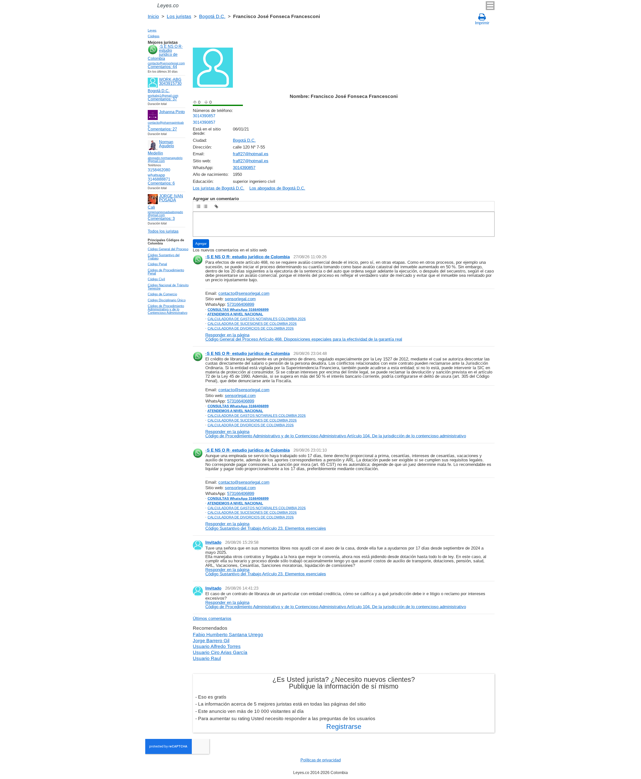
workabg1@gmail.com (163, 95)
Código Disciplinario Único (167, 300)
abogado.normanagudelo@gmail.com (165, 159)
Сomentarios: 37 (162, 99)
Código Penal (157, 264)
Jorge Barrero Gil (211, 640)
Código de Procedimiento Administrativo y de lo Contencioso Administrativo (167, 309)
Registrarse (343, 726)
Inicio (153, 16)
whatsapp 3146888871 (159, 177)
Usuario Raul (207, 658)
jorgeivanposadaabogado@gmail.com (165, 213)
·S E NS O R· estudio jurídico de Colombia (165, 52)
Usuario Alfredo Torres (217, 646)
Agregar (201, 243)
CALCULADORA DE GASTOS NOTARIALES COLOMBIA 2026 (257, 319)
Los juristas (179, 16)
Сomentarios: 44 (162, 67)
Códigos (153, 36)
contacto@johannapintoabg (166, 124)
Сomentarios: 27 (162, 129)
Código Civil (156, 279)
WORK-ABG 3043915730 (170, 81)
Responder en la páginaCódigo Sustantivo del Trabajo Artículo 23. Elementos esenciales (265, 526)
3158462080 (159, 170)
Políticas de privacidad (320, 760)
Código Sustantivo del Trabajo (164, 256)
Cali (151, 207)
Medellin (155, 153)
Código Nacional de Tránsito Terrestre (168, 286)
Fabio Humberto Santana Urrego (228, 634)
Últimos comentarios (212, 618)
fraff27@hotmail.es (250, 154)
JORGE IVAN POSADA (171, 198)
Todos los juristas (163, 231)
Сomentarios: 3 (161, 218)
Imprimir (482, 23)
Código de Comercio (162, 294)
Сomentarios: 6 (161, 183)
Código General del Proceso (168, 249)
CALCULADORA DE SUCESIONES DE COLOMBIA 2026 (252, 324)
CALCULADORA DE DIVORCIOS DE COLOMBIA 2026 (251, 328)
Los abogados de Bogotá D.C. (277, 188)
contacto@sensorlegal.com (243, 293)
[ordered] (198, 206)
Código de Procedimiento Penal (166, 271)
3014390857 (204, 116)
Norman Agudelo (166, 144)
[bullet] (205, 206)
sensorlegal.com (240, 298)
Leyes (152, 30)
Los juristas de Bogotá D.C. (218, 188)
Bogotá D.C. (212, 16)
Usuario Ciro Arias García (220, 652)
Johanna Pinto (172, 112)
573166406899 (240, 304)
